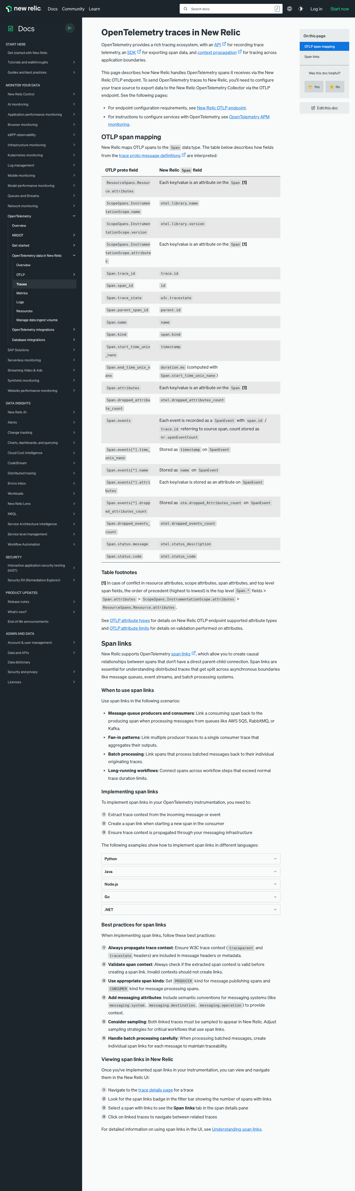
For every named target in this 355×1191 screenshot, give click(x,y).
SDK (131, 52)
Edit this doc (327, 107)
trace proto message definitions (150, 155)
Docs (53, 8)
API (217, 44)
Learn (94, 8)
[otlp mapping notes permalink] (140, 572)
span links (181, 653)
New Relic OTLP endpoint (221, 107)
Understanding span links (237, 1129)
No (335, 86)
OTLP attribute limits (129, 628)
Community (73, 8)
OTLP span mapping (320, 46)
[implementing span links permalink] (161, 791)
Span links (312, 56)
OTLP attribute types (130, 620)
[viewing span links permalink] (176, 1059)
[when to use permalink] (157, 690)
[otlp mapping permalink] (164, 136)
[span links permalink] (135, 643)
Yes (314, 86)
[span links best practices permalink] (169, 924)
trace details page (155, 1089)
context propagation (217, 52)
